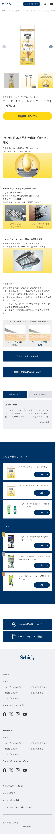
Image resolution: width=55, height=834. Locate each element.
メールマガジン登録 (11, 800)
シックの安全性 (9, 793)
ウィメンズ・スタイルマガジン (15, 761)
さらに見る (45, 422)
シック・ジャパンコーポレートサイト (18, 807)
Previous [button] (4, 47)
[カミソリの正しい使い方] (27, 357)
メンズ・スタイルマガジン (14, 705)
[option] (27, 50)
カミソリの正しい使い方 (13, 786)
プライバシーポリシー (11, 823)
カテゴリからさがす (13, 687)
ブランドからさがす (39, 687)
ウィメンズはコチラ (31, 4)
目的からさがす (11, 693)
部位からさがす (37, 693)
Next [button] (51, 47)
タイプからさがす (12, 698)
